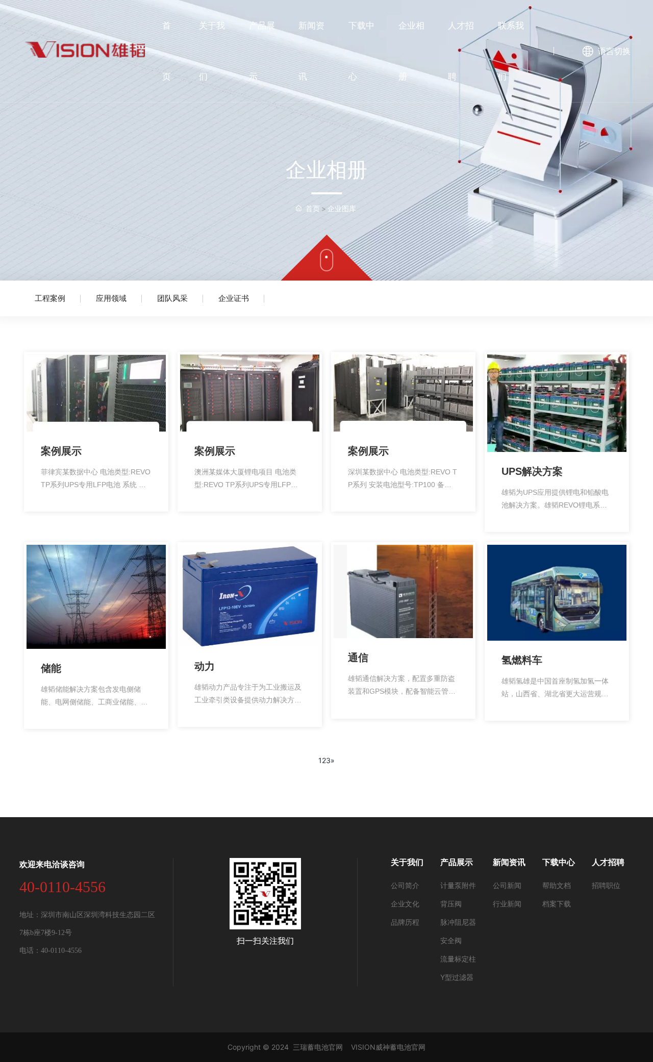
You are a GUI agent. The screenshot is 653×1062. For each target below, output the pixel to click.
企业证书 (233, 298)
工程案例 (50, 298)
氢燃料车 (521, 660)
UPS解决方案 (532, 471)
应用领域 (111, 298)
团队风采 (172, 298)
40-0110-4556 (62, 886)
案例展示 (61, 451)
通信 (358, 657)
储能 (51, 668)
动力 (204, 666)
